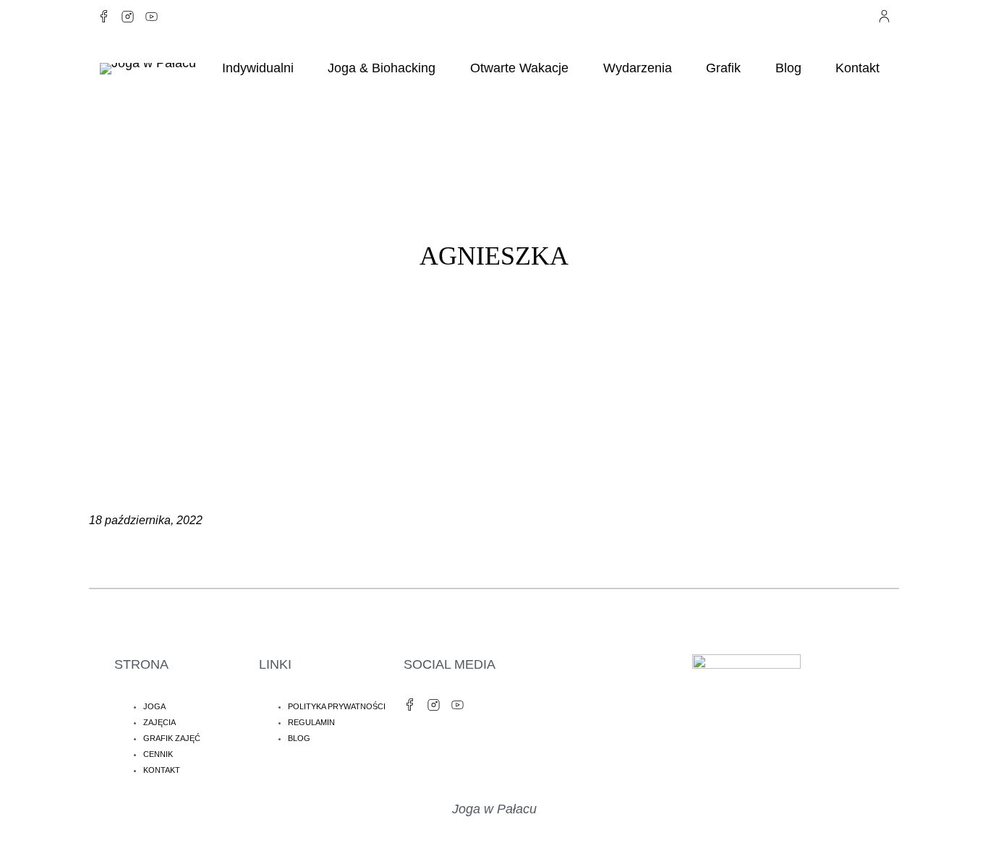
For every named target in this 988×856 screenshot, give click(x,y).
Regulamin (311, 722)
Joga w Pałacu (494, 809)
